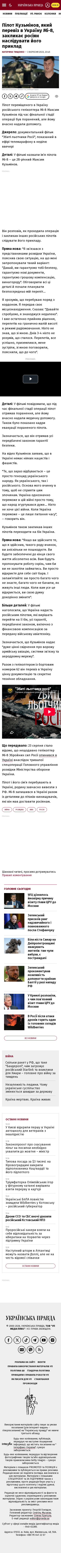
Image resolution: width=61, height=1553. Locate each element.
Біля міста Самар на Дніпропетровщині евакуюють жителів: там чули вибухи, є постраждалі (42, 949)
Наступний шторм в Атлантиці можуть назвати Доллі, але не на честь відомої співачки (30, 1254)
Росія (41, 810)
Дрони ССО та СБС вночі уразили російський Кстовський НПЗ (28, 1218)
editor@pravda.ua (39, 1518)
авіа (31, 810)
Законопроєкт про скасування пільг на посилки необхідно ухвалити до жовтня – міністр (28, 1148)
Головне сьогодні (17, 889)
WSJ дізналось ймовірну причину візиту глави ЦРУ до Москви (42, 900)
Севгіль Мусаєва (42, 1512)
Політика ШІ (17, 1370)
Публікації (21, 13)
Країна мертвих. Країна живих (27, 1099)
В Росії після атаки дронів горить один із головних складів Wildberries (42, 1021)
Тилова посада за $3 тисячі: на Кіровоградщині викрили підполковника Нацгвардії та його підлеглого (28, 1167)
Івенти (41, 1362)
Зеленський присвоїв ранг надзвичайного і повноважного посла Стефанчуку (41, 922)
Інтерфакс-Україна (24, 1447)
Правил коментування (17, 875)
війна (7, 810)
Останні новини (17, 1119)
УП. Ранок (36, 13)
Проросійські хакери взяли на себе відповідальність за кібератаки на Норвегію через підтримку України (28, 1235)
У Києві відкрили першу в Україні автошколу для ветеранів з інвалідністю (30, 1130)
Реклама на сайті (25, 1362)
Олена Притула (42, 1515)
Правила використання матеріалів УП (30, 1366)
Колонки (50, 13)
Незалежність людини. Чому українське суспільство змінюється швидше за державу (28, 1088)
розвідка (20, 810)
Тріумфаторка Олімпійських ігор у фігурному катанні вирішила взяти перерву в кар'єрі (29, 1185)
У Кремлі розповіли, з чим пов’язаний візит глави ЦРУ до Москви (42, 1001)
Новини (7, 13)
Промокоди (30, 1383)
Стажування (41, 1379)
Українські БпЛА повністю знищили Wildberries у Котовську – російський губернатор (30, 1202)
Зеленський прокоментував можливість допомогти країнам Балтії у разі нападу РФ (42, 977)
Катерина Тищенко (13, 52)
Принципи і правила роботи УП (30, 1375)
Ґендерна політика (38, 1370)
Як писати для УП (21, 1379)
